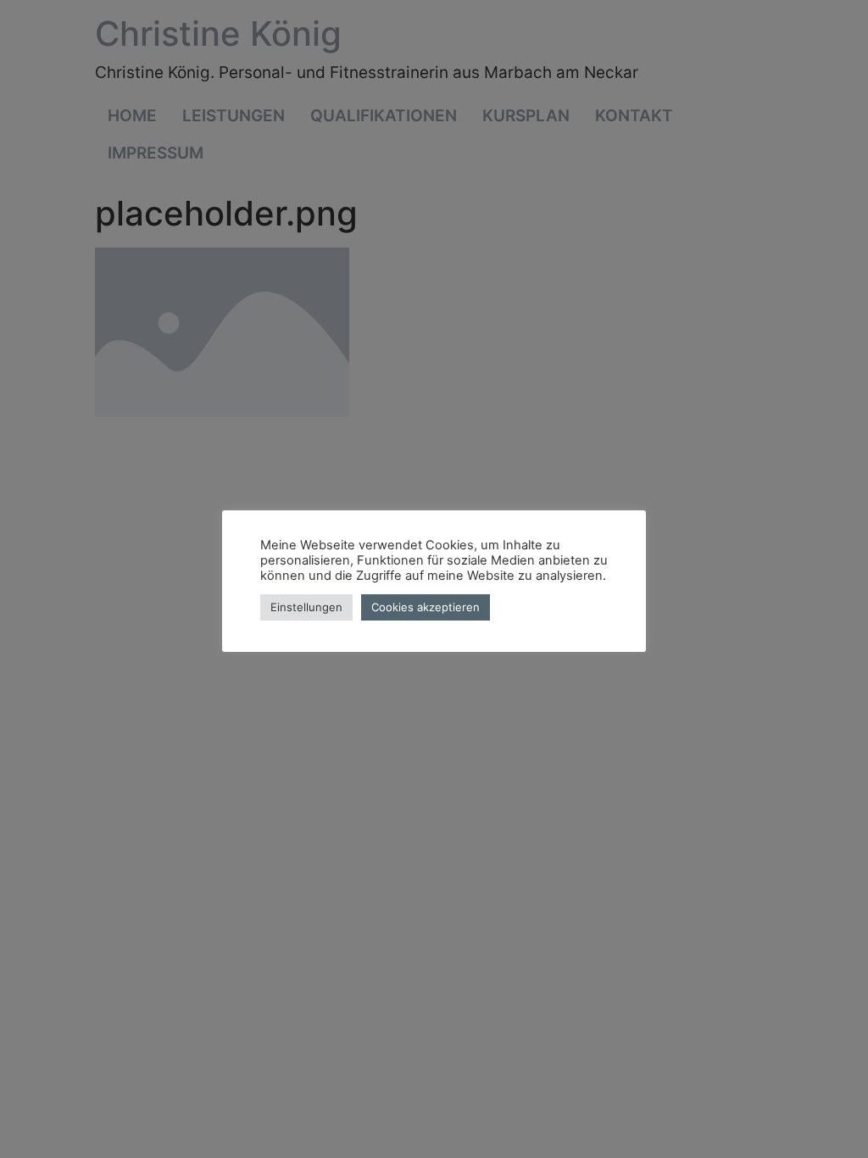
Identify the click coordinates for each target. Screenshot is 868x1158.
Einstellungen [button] (306, 607)
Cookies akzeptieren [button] (425, 607)
